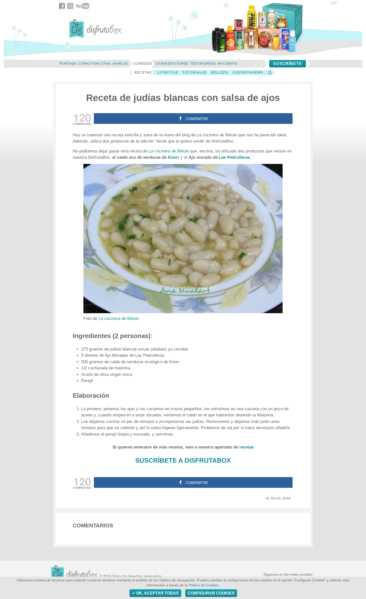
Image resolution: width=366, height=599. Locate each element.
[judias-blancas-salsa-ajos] (183, 238)
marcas (120, 63)
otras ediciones (171, 63)
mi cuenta (228, 63)
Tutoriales (194, 72)
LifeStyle (168, 72)
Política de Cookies (203, 585)
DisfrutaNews (248, 72)
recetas (246, 447)
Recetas (143, 72)
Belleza (219, 72)
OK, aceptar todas (157, 593)
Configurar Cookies (211, 593)
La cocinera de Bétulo (169, 151)
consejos (142, 63)
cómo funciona (94, 63)
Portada (67, 63)
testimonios (203, 63)
